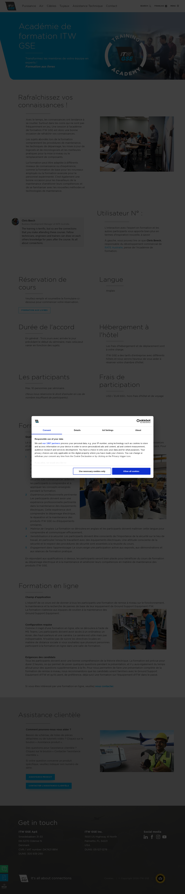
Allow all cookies (131, 471)
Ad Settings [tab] (107, 430)
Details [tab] (77, 430)
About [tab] (138, 430)
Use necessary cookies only (92, 471)
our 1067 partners (51, 443)
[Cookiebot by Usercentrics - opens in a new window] (138, 421)
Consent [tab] (47, 430)
